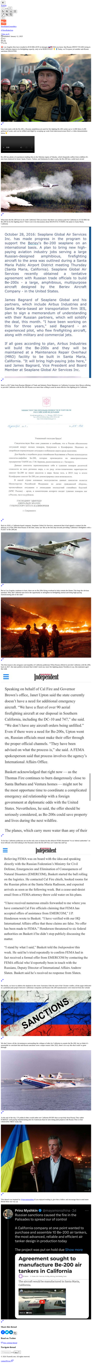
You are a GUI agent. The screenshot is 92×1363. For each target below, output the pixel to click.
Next (16, 1352)
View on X (5, 34)
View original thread (10, 1343)
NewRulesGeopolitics (8, 26)
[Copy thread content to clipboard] (15, 1333)
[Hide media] (7, 14)
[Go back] (3, 3)
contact (3, 1361)
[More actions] (3, 18)
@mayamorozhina (27, 1199)
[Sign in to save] (15, 11)
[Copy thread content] (11, 14)
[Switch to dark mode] (3, 11)
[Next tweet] (10, 8)
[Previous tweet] (3, 8)
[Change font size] (7, 11)
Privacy (8, 1361)
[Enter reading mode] (3, 14)
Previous (7, 1352)
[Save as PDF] (11, 11)
